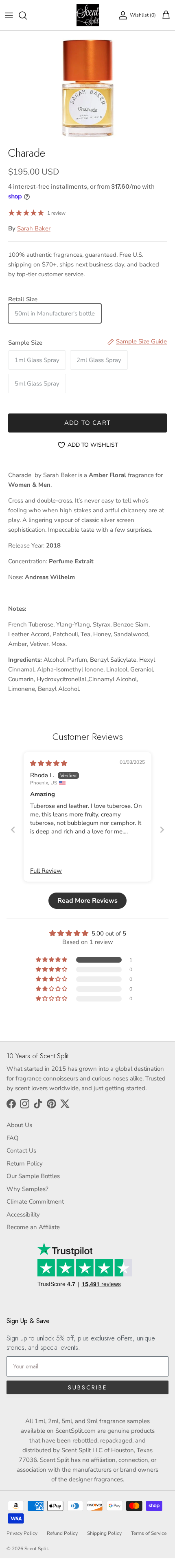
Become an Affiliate (33, 1227)
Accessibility (23, 1214)
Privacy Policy (22, 1533)
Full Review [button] (46, 871)
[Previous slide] (13, 829)
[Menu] (9, 15)
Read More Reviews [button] (87, 900)
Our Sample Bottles (33, 1176)
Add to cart (87, 423)
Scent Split (36, 1548)
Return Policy (25, 1163)
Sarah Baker (33, 228)
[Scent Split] (88, 15)
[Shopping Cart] (166, 15)
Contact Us (21, 1150)
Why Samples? (27, 1189)
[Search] (27, 15)
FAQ (13, 1138)
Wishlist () (143, 15)
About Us (19, 1125)
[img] (48, 763)
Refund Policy (62, 1533)
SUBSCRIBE (87, 1387)
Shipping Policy (104, 1533)
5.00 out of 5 (109, 933)
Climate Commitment (35, 1202)
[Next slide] (161, 829)
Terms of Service (148, 1533)
